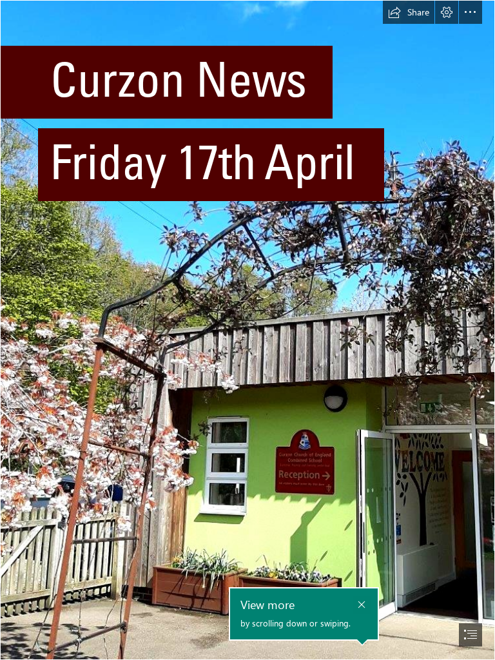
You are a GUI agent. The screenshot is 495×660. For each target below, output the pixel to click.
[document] (247, 330)
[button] (408, 12)
